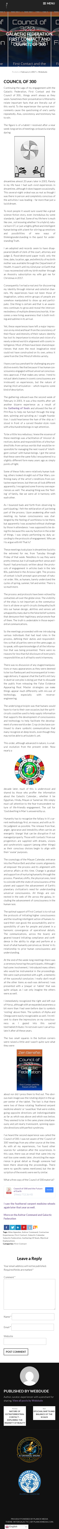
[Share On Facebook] (6, 1227)
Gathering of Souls (19, 408)
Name (7, 1316)
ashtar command (30, 1232)
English (13, 1526)
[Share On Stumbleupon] (35, 1227)
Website (8, 1336)
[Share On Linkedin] (18, 1227)
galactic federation (12, 1238)
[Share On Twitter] (12, 1227)
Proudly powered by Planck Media (29, 1519)
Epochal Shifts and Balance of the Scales (44, 1413)
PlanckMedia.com (43, 1522)
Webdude (42, 72)
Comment (9, 1277)
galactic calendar (36, 1235)
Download (49, 1189)
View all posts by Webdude (27, 1400)
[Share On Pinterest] (24, 1227)
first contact (21, 1235)
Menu (50, 3)
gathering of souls (31, 1238)
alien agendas (14, 1232)
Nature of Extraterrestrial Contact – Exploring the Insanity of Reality (15, 1416)
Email (7, 1327)
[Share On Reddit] (29, 1227)
